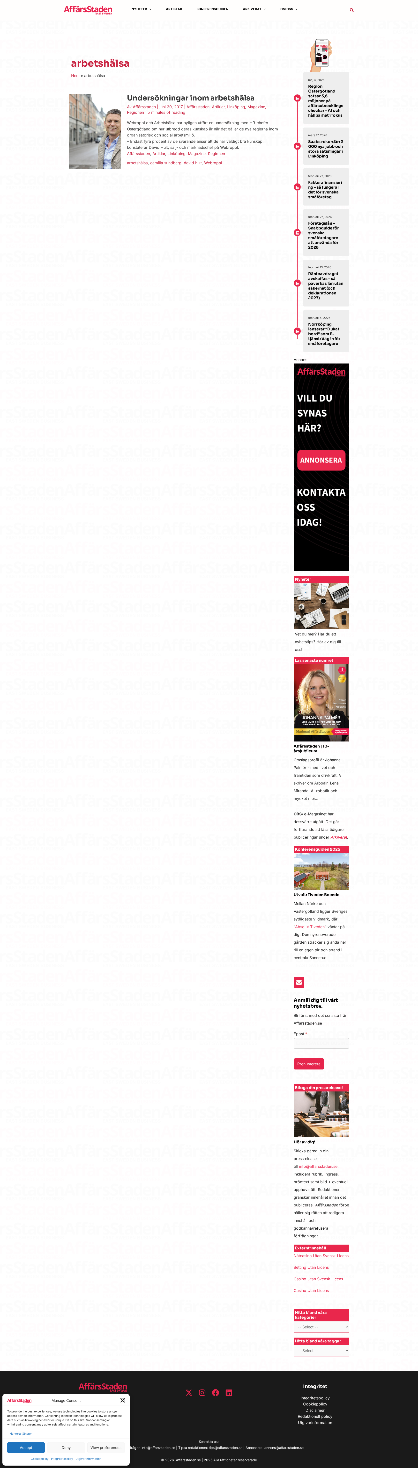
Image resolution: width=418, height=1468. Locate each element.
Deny (66, 1447)
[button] (122, 1400)
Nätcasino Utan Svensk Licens (321, 1255)
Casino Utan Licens (311, 1290)
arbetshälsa (137, 162)
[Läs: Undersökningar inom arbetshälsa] (95, 131)
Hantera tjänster (21, 1433)
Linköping (236, 106)
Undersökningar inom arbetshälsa (191, 98)
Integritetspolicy (62, 1459)
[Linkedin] (228, 1392)
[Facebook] (215, 1392)
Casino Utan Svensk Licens (318, 1278)
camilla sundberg (165, 162)
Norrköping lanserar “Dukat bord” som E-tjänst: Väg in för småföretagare (324, 334)
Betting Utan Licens (311, 1267)
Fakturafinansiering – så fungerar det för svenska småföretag (325, 190)
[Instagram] (202, 1392)
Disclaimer (315, 1410)
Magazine (256, 106)
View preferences (105, 1447)
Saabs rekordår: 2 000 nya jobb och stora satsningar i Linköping (325, 149)
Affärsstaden (198, 106)
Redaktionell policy (315, 1416)
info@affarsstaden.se (318, 1166)
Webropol (213, 162)
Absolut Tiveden (310, 926)
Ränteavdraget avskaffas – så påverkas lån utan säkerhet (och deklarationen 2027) (325, 285)
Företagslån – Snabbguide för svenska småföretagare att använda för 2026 (323, 235)
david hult (193, 162)
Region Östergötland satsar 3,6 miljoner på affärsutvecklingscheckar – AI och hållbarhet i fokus (325, 101)
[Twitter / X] (189, 1392)
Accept (26, 1447)
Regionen (135, 112)
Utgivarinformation (88, 1459)
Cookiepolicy (40, 1459)
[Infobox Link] (321, 620)
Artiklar (218, 106)
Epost (300, 1033)
